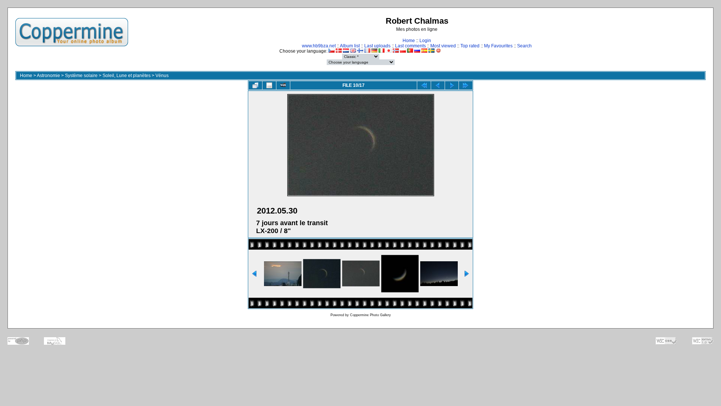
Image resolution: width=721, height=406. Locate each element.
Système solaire (81, 75)
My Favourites (498, 45)
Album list (350, 45)
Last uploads (377, 45)
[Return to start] (424, 85)
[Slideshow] (283, 85)
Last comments (410, 45)
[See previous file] (438, 85)
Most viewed (443, 45)
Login (425, 40)
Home (409, 40)
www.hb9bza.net (319, 45)
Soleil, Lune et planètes (127, 75)
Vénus (162, 75)
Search (524, 45)
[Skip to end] (465, 85)
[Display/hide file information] (269, 85)
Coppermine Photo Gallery (370, 315)
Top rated (470, 45)
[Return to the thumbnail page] (255, 85)
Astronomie (48, 75)
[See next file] (452, 85)
